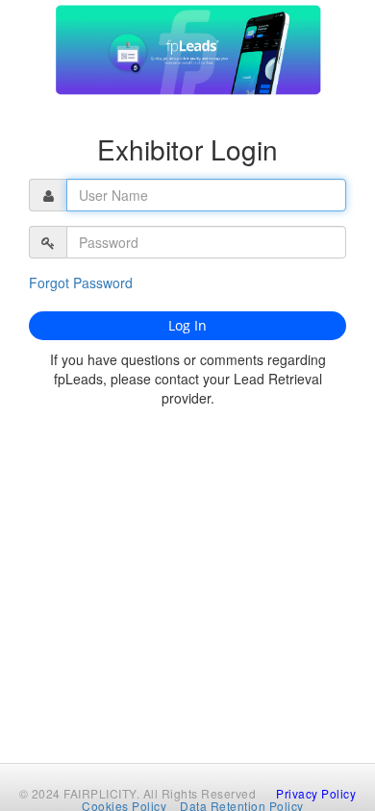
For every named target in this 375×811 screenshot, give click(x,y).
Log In (187, 325)
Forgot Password (81, 282)
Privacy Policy (316, 793)
